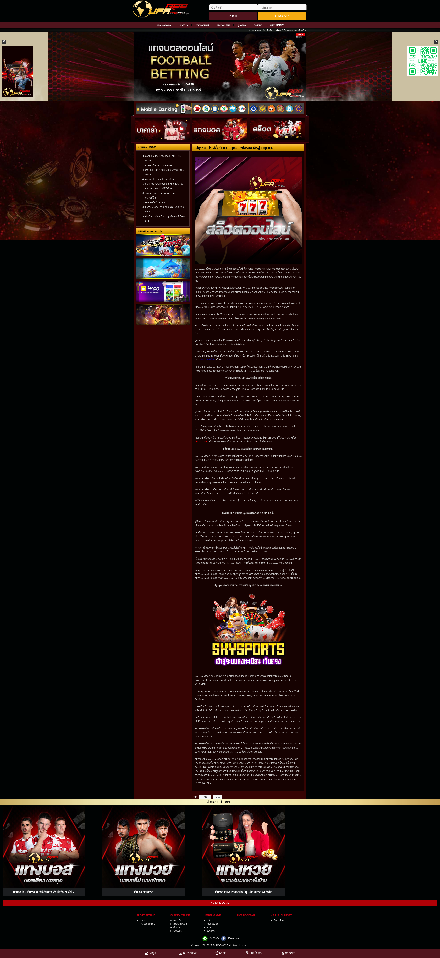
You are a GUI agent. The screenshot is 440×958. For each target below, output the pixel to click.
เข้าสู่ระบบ (233, 16)
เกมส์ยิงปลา (212, 924)
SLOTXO (211, 930)
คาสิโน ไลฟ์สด (180, 924)
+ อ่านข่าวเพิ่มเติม (220, 902)
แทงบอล (144, 920)
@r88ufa (214, 938)
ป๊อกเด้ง (176, 927)
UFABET (205, 797)
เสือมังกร (177, 930)
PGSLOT (210, 927)
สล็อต (217, 797)
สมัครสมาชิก (282, 16)
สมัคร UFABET (276, 25)
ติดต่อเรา (258, 25)
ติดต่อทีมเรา (279, 920)
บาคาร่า (184, 25)
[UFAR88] (161, 9)
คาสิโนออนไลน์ (202, 25)
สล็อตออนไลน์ (223, 25)
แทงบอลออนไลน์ (164, 25)
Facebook (233, 938)
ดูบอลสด (242, 25)
